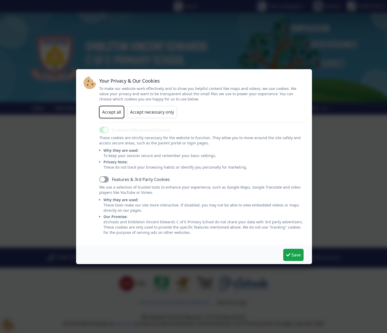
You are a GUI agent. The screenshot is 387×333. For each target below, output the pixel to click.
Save (295, 255)
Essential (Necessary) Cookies (141, 130)
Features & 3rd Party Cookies (141, 179)
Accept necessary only (152, 112)
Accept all (111, 112)
